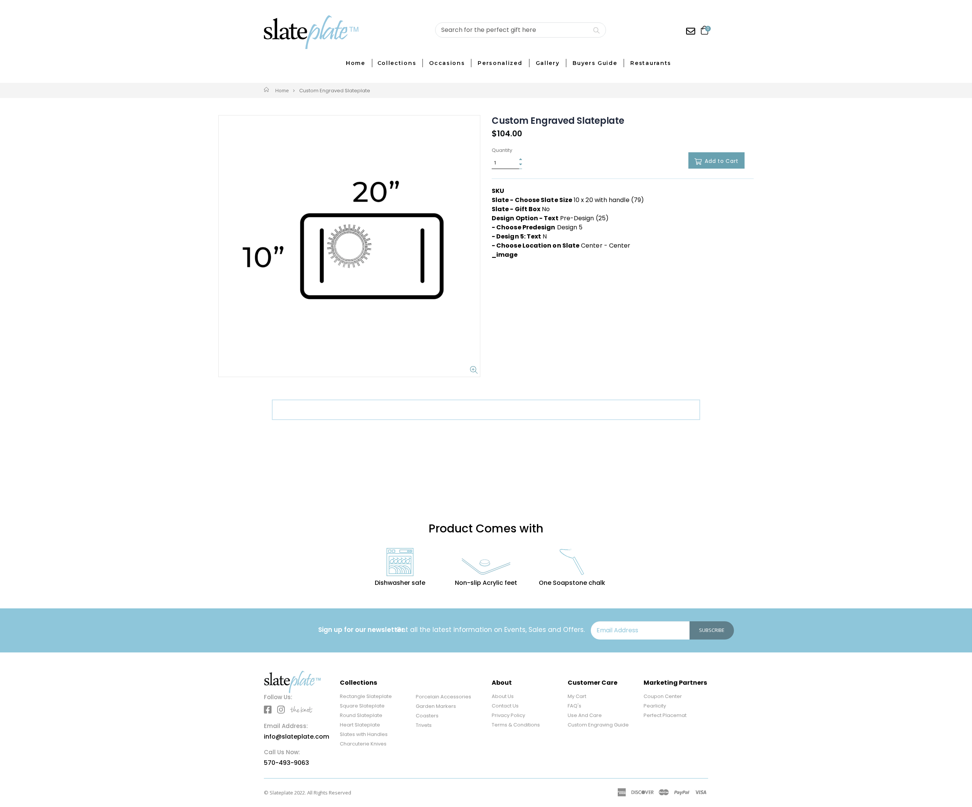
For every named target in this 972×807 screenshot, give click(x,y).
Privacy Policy (508, 715)
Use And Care (585, 715)
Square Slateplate (362, 705)
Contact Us (505, 705)
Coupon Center (663, 696)
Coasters (427, 715)
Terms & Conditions (516, 724)
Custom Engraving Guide (598, 724)
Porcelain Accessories (443, 696)
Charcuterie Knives (363, 743)
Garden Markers (436, 706)
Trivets (424, 725)
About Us (503, 696)
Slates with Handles (364, 734)
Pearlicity (655, 705)
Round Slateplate (361, 715)
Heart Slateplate (360, 724)
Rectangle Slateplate (366, 696)
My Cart (577, 696)
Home (282, 90)
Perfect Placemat (665, 715)
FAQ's (574, 705)
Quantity (502, 150)
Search (596, 30)
